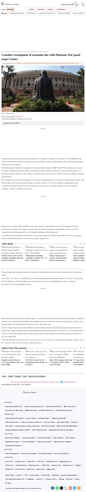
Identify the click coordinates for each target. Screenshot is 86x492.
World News (46, 465)
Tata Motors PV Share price (14, 410)
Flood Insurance (32, 13)
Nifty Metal (9, 426)
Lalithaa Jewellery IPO (58, 418)
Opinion (50, 9)
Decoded (41, 9)
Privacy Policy (34, 475)
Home (3, 9)
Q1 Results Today (43, 418)
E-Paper (31, 9)
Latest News (61, 9)
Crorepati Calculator (28, 438)
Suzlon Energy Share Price (13, 406)
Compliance (30, 479)
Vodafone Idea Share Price (63, 410)
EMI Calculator (58, 438)
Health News (9, 469)
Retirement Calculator (12, 442)
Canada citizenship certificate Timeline (17, 430)
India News (10, 9)
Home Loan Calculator (44, 442)
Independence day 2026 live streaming (61, 430)
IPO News (41, 461)
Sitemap (61, 479)
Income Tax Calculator (12, 438)
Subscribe (69, 479)
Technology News (34, 465)
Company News (20, 461)
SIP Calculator (70, 438)
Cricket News (9, 465)
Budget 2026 (51, 469)
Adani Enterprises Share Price (34, 406)
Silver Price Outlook (64, 13)
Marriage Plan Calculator (13, 445)
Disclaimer (55, 475)
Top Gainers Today (63, 422)
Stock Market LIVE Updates (14, 418)
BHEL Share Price (31, 410)
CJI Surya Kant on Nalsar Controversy (27, 426)
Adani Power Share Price (54, 406)
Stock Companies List (12, 453)
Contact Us (39, 479)
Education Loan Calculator (62, 442)
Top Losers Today (49, 422)
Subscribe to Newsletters (29, 453)
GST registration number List (14, 479)
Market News (31, 461)
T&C (26, 475)
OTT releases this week (39, 430)
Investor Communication (69, 475)
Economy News (20, 469)
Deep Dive (74, 422)
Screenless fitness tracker (47, 13)
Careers (77, 479)
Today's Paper (9, 475)
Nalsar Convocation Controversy (31, 422)
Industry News (56, 465)
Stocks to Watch (31, 418)
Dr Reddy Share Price (46, 410)
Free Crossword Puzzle (61, 453)
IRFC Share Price (69, 406)
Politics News (40, 469)
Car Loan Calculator (28, 442)
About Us (19, 475)
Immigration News (65, 461)
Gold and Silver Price (12, 422)
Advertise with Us (51, 479)
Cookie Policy (45, 475)
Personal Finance (21, 465)
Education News (68, 465)
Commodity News (51, 461)
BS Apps (8, 483)
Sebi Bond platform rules (16, 13)
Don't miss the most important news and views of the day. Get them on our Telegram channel (43, 382)
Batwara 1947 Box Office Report (67, 426)
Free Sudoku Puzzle (45, 453)
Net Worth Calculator (44, 438)
